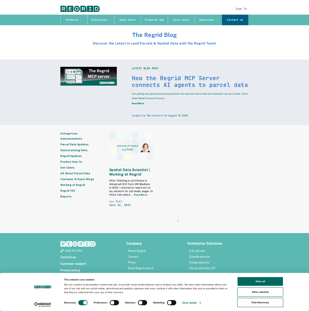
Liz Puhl (115, 201)
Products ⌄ (74, 20)
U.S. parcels (197, 251)
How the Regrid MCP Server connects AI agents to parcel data (190, 81)
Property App (154, 20)
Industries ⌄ (100, 20)
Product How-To (71, 161)
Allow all (260, 281)
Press (132, 262)
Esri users (181, 20)
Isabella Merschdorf (148, 115)
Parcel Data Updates (74, 144)
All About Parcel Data (75, 173)
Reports (65, 196)
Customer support (73, 263)
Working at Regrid (72, 185)
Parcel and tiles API (202, 268)
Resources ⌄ (208, 20)
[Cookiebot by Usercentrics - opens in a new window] (43, 304)
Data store (128, 20)
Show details (189, 302)
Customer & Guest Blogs (77, 179)
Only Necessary (260, 302)
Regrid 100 (67, 190)
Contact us (235, 20)
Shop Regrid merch (141, 268)
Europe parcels (199, 262)
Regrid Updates (71, 156)
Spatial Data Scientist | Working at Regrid (129, 172)
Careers (133, 256)
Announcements (71, 138)
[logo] (80, 8)
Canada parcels (199, 256)
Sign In (241, 8)
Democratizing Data (73, 150)
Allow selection (260, 292)
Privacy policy (70, 270)
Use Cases (67, 167)
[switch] (114, 302)
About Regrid (137, 251)
